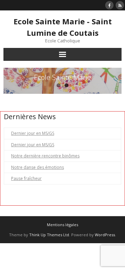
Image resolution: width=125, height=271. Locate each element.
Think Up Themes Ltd (49, 234)
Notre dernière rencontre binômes (45, 156)
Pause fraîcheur (26, 178)
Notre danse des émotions (37, 167)
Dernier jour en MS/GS (32, 133)
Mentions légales (62, 224)
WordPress (105, 234)
